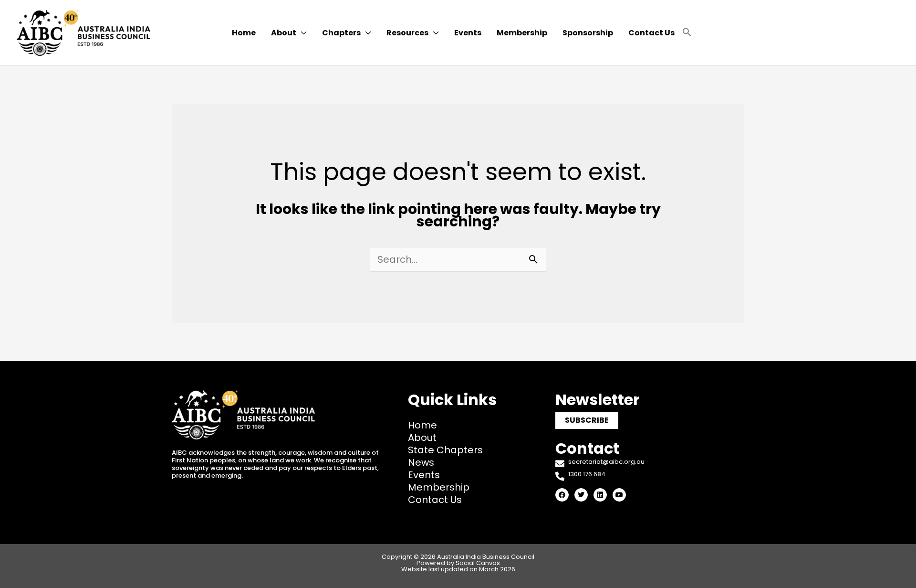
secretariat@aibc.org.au (606, 461)
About (422, 437)
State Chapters (445, 450)
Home (422, 425)
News (421, 462)
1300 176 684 (586, 474)
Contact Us (435, 499)
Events (424, 474)
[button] (687, 32)
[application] (301, 33)
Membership (438, 487)
